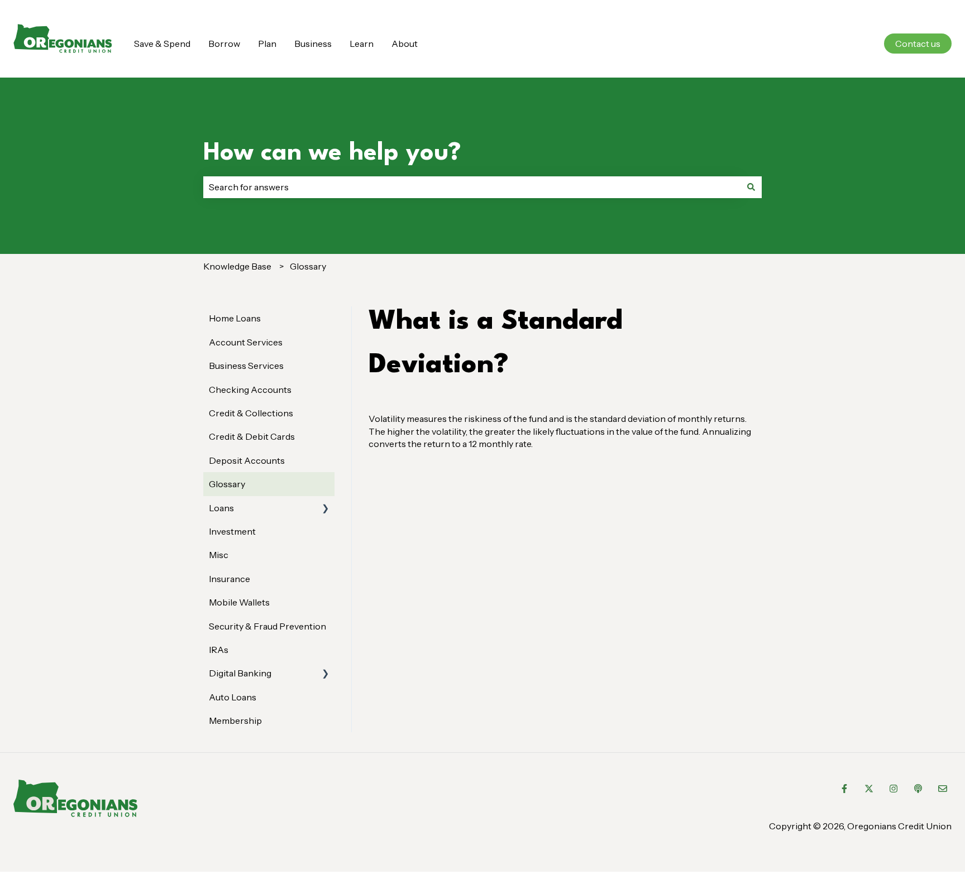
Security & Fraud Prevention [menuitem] (267, 626)
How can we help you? (332, 153)
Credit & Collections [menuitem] (251, 413)
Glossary (308, 266)
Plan (267, 43)
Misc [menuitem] (218, 554)
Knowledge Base (237, 266)
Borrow (224, 43)
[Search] (751, 187)
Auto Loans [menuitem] (232, 697)
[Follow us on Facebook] (844, 788)
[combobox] (472, 187)
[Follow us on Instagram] (893, 788)
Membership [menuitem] (235, 720)
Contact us (917, 43)
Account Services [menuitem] (246, 342)
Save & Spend (162, 43)
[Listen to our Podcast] (918, 788)
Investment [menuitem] (232, 531)
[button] (326, 508)
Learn (362, 43)
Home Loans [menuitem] (235, 318)
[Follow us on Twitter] (869, 788)
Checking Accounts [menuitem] (250, 389)
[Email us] (943, 788)
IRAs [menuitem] (218, 649)
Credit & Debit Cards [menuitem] (252, 436)
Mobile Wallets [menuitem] (239, 602)
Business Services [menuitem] (246, 365)
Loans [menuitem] (221, 507)
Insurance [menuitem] (229, 578)
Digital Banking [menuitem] (240, 673)
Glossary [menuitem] (227, 483)
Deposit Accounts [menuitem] (247, 460)
